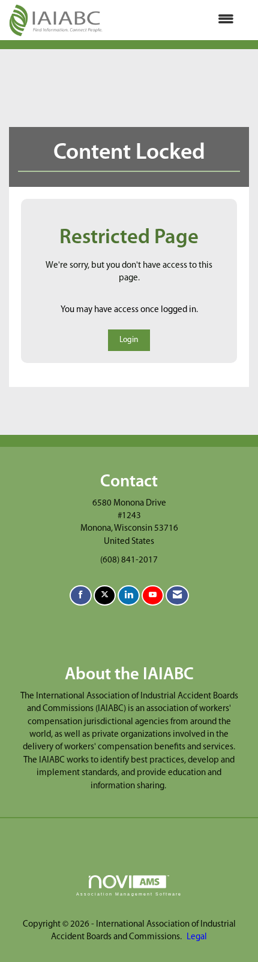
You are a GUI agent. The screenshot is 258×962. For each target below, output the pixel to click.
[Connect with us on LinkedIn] (129, 595)
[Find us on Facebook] (81, 595)
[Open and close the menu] (174, 20)
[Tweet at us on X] (105, 595)
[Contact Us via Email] (177, 595)
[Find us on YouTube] (153, 595)
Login (129, 340)
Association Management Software (129, 894)
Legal (197, 937)
